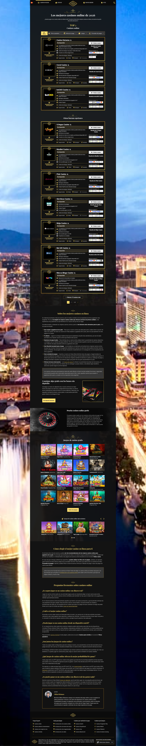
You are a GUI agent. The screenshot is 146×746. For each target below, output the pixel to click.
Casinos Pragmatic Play (102, 724)
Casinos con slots (100, 734)
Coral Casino (62, 65)
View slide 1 (71, 537)
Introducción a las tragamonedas (63, 729)
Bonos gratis (89, 2)
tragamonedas (78, 666)
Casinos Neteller (79, 734)
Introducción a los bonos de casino (63, 726)
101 (75, 302)
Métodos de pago (93, 50)
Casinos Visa (79, 729)
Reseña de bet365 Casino (96, 96)
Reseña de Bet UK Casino (96, 255)
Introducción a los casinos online (63, 724)
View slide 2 (73, 537)
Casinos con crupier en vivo (41, 729)
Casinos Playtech (100, 729)
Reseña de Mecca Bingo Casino (96, 279)
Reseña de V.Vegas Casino (96, 131)
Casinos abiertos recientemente (42, 726)
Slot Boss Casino (63, 199)
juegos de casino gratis (84, 418)
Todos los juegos (73, 510)
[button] (105, 742)
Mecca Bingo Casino (65, 273)
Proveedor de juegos (94, 79)
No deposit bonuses (48, 400)
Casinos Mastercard (80, 732)
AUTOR (56, 692)
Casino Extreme (63, 40)
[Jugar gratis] (48, 450)
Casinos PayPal (79, 724)
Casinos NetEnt (100, 726)
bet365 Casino (63, 90)
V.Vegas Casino (63, 124)
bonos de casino (68, 362)
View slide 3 (74, 537)
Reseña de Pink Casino (96, 181)
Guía (104, 2)
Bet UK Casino (62, 248)
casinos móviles (54, 635)
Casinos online (44, 2)
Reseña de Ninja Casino (96, 230)
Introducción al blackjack (61, 734)
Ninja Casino (62, 223)
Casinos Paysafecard (81, 726)
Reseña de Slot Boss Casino (96, 205)
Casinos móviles (38, 732)
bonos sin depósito (65, 680)
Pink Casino (61, 174)
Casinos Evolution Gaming (102, 732)
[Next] (104, 519)
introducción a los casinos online (69, 572)
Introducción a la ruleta (60, 732)
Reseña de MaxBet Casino (96, 156)
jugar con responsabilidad (70, 606)
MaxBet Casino (63, 149)
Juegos (60, 2)
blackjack (44, 670)
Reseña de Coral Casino (96, 71)
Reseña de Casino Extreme (96, 46)
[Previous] (101, 519)
